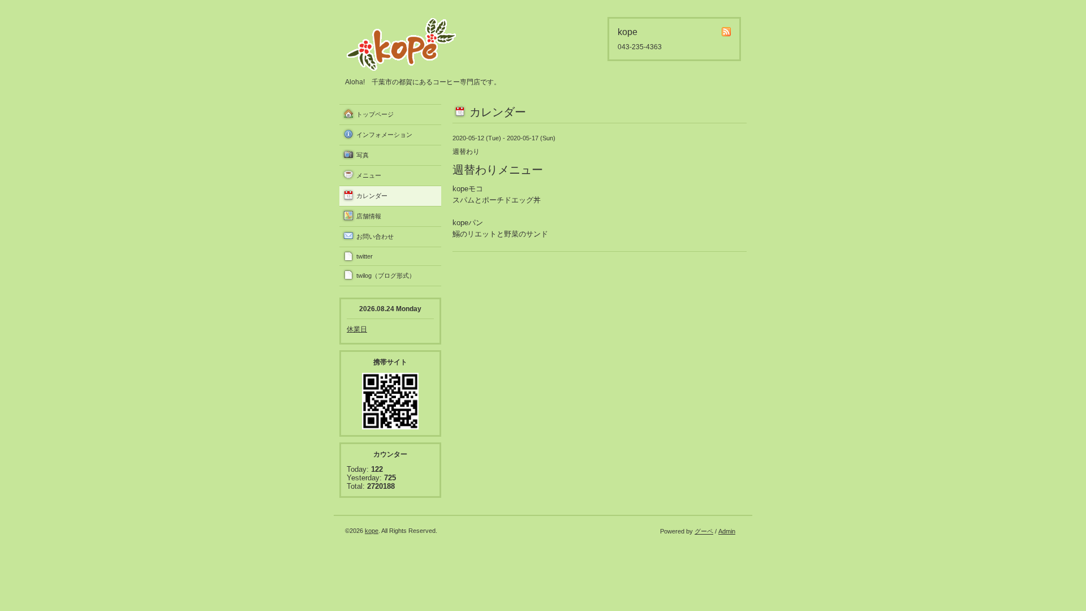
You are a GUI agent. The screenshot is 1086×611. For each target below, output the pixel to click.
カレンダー (371, 195)
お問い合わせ (375, 236)
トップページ (375, 114)
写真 (362, 155)
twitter (364, 256)
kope (371, 530)
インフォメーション (384, 134)
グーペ (704, 531)
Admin (726, 531)
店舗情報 (368, 216)
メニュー (368, 175)
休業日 (357, 329)
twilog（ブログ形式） (385, 275)
